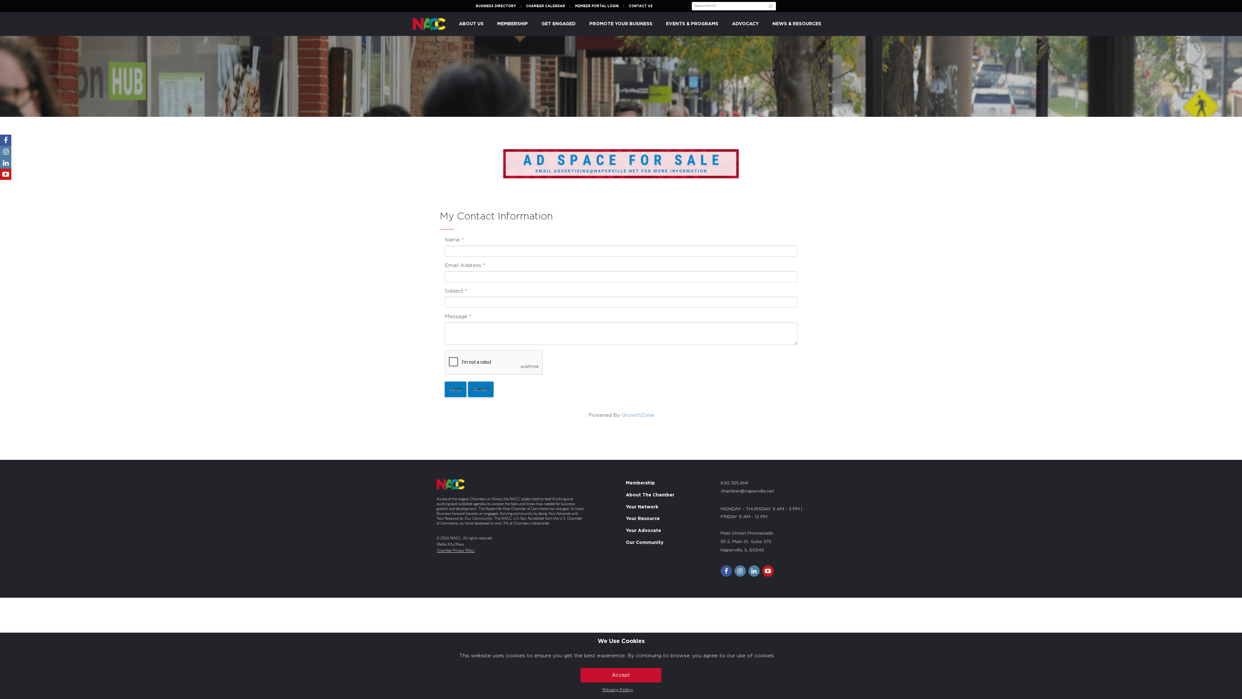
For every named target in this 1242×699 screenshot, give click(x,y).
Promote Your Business (620, 24)
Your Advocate (643, 530)
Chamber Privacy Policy (455, 550)
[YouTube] (5, 174)
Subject (454, 291)
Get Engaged (558, 24)
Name (452, 239)
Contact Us (641, 6)
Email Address (463, 265)
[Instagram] (5, 151)
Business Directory (496, 6)
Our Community (644, 542)
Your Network (642, 507)
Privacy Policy (618, 690)
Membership (640, 483)
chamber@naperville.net (747, 491)
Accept (621, 675)
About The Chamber (650, 495)
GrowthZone (638, 415)
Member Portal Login (597, 6)
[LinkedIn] (5, 163)
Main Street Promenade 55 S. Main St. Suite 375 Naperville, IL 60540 (747, 541)
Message (456, 316)
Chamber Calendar (545, 6)
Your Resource (643, 519)
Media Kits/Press (450, 544)
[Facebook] (5, 140)
